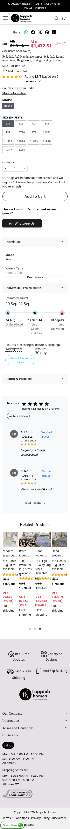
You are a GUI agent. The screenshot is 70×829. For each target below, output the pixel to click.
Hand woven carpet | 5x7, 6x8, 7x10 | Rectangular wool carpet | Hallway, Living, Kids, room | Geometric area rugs (59, 553)
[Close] (65, 4)
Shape (9, 255)
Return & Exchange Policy (20, 360)
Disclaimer (59, 818)
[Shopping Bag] (63, 18)
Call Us (8, 745)
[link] (56, 18)
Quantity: (8, 162)
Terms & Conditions (16, 818)
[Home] (21, 18)
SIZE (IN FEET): (12, 117)
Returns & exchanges (19, 345)
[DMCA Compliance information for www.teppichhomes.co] (17, 793)
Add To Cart (35, 196)
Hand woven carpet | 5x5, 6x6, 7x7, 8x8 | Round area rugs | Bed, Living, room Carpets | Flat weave (43, 553)
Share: (17, 32)
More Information (14, 93)
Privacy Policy (40, 818)
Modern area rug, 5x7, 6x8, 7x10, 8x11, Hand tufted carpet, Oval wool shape (10, 553)
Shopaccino (26, 824)
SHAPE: (7, 100)
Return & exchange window (47, 346)
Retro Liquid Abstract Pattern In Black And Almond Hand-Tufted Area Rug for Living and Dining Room (26, 553)
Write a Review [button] (18, 416)
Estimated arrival (16, 298)
